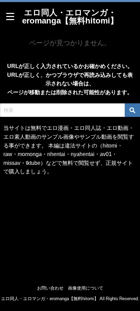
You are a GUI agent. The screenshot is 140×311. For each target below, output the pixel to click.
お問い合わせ (50, 288)
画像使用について (85, 288)
